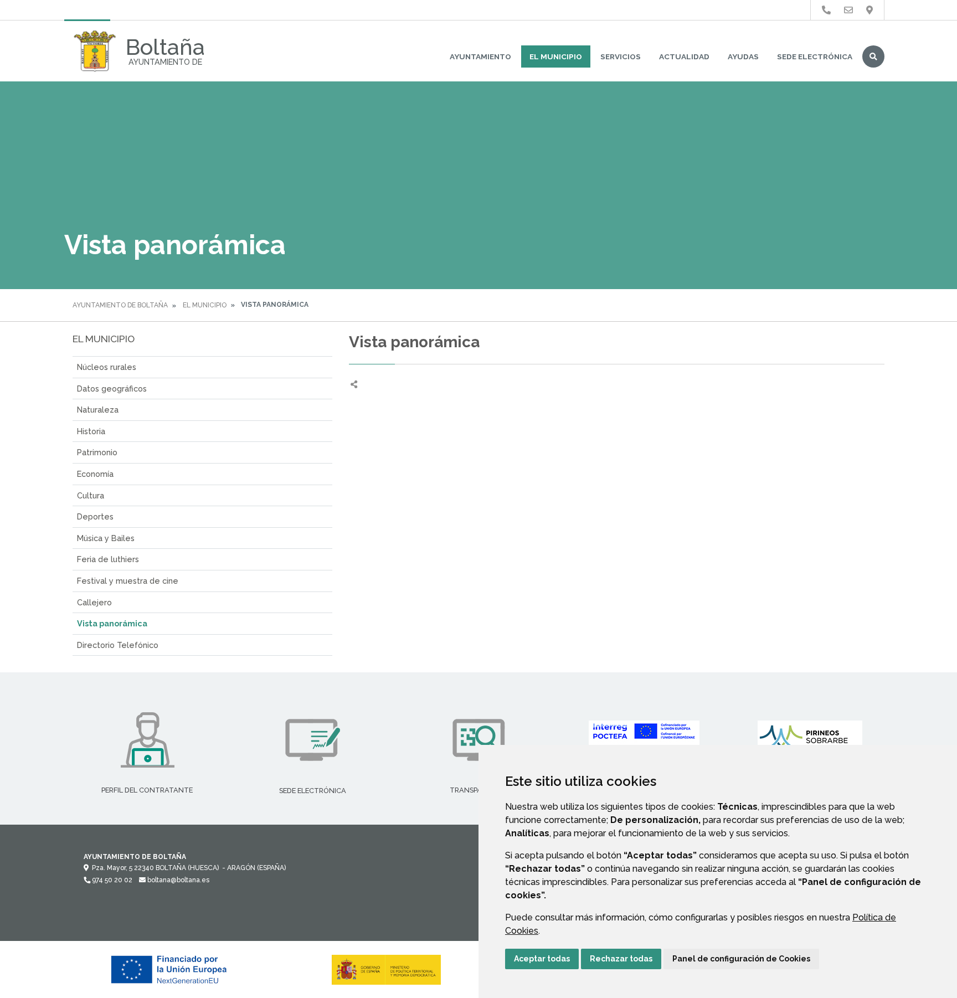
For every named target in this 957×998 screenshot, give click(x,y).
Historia (91, 431)
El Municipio (555, 56)
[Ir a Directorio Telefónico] (826, 10)
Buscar (873, 56)
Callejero (94, 602)
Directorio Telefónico (117, 645)
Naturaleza (98, 409)
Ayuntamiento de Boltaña (120, 305)
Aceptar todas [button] (542, 958)
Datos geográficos (112, 388)
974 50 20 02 (111, 880)
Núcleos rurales (106, 367)
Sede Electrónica (814, 56)
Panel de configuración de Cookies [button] (741, 958)
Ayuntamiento (480, 56)
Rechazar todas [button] (621, 958)
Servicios (620, 56)
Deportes (95, 516)
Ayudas (743, 56)
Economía (95, 474)
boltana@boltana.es (177, 880)
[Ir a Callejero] (869, 10)
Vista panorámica (112, 623)
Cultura (90, 495)
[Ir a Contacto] (848, 10)
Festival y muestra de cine (127, 580)
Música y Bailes (106, 538)
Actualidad (684, 56)
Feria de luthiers (108, 559)
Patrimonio (97, 452)
